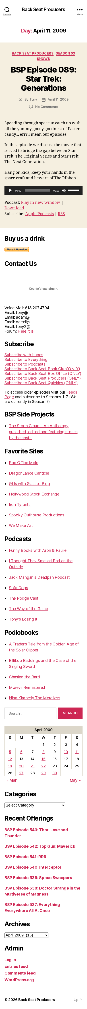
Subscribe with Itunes (23, 354)
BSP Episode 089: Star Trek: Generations (43, 79)
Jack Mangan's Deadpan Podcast (39, 577)
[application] (43, 190)
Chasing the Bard (24, 677)
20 (21, 766)
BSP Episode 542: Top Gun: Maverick (39, 846)
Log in (10, 959)
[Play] (10, 190)
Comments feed (20, 973)
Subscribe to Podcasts (24, 364)
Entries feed (16, 966)
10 (66, 752)
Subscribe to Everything (26, 359)
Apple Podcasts (39, 213)
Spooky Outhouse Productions (36, 515)
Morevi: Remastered (27, 687)
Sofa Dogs (18, 587)
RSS (61, 213)
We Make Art (21, 525)
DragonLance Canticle (29, 473)
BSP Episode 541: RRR (25, 856)
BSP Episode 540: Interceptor (32, 867)
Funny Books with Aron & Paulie (37, 550)
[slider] (74, 190)
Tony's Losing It (23, 619)
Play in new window (40, 202)
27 (21, 773)
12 (10, 759)
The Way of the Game (28, 608)
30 (54, 773)
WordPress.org (19, 979)
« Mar (11, 780)
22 (43, 766)
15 (43, 759)
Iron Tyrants (20, 504)
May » (75, 780)
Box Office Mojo (23, 462)
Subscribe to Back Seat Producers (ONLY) (42, 378)
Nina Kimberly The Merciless (34, 698)
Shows (43, 59)
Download (14, 208)
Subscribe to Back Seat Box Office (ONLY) (42, 373)
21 (32, 766)
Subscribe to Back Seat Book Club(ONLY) (42, 368)
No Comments (46, 107)
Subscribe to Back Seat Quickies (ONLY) (41, 382)
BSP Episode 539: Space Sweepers (38, 877)
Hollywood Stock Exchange (34, 494)
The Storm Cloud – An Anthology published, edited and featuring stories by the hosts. (43, 431)
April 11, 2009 (58, 99)
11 (77, 752)
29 (43, 773)
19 (10, 766)
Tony (33, 99)
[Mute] (64, 190)
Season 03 (65, 53)
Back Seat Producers (43, 9)
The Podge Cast (23, 598)
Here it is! (26, 331)
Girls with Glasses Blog (29, 483)
